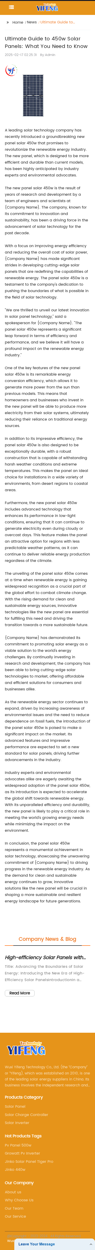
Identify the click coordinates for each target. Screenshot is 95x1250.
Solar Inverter (17, 1123)
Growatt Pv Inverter (22, 1153)
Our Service (15, 1216)
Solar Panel (15, 1106)
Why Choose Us (19, 1200)
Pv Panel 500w (18, 1145)
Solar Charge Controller (26, 1115)
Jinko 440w (15, 1169)
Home (17, 22)
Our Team (14, 1208)
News (32, 22)
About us (13, 1192)
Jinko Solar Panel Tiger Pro (29, 1161)
